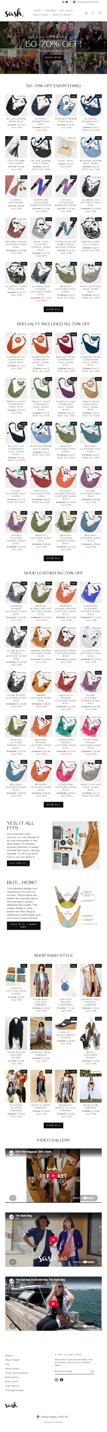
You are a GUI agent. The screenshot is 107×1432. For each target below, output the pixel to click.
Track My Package (14, 1390)
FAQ (7, 1364)
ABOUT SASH (41, 15)
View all (53, 309)
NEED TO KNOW (62, 15)
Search (9, 1355)
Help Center (11, 1381)
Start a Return (12, 1386)
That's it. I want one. (23, 925)
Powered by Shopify (53, 1422)
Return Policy (12, 1377)
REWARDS (51, 11)
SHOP (38, 11)
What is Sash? (12, 1360)
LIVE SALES (66, 11)
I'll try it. (18, 863)
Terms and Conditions (16, 1373)
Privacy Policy (12, 1368)
